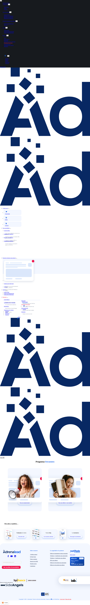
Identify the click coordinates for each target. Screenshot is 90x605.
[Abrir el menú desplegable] (10, 228)
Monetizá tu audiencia (8, 241)
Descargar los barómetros (75, 536)
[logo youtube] (11, 556)
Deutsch (7, 311)
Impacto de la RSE (34, 561)
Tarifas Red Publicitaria (9, 294)
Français (7, 314)
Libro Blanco (6, 299)
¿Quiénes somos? (33, 554)
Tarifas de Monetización (9, 293)
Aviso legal (62, 599)
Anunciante (7, 213)
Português (7, 313)
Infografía (23, 300)
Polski (6, 312)
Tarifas (4, 289)
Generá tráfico (7, 230)
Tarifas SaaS (6, 292)
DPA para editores (54, 560)
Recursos (4, 297)
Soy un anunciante (25, 503)
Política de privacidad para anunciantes (58, 562)
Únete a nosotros (33, 559)
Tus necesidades (6, 228)
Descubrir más (21, 536)
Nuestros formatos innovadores (9, 258)
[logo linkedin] (15, 556)
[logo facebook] (8, 556)
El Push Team (33, 556)
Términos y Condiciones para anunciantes (58, 555)
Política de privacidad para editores (57, 565)
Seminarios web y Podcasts (9, 302)
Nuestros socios (33, 563)
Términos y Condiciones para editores (58, 558)
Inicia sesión (72, 554)
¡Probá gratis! (25, 302)
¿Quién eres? (5, 208)
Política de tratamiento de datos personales (59, 553)
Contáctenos (32, 566)
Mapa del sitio (68, 599)
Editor (6, 219)
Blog (19, 317)
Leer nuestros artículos (48, 536)
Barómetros (6, 306)
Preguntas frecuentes (25, 304)
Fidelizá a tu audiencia (8, 234)
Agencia (6, 225)
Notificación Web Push (9, 283)
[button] (5, 602)
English (24, 309)
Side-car (5, 286)
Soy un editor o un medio (65, 503)
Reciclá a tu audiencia (8, 237)
